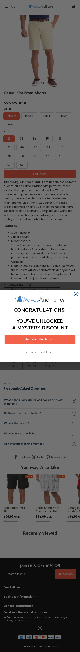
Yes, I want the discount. (40, 339)
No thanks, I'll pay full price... (40, 352)
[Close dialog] (76, 294)
